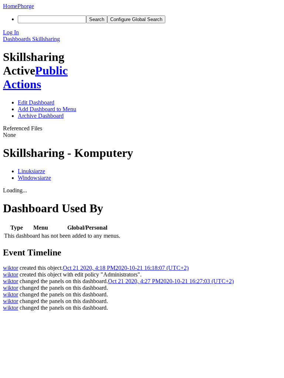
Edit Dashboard (36, 102)
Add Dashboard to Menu (47, 109)
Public (51, 70)
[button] (142, 32)
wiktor (10, 268)
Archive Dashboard (41, 116)
